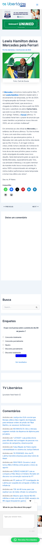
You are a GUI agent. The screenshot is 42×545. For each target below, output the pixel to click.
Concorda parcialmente (14, 341)
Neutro (7, 345)
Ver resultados (21, 362)
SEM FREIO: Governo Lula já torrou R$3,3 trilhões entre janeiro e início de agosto (20, 465)
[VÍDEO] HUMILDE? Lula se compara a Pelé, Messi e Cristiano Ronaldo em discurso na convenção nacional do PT (21, 474)
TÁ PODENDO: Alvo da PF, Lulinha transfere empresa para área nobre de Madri (20, 456)
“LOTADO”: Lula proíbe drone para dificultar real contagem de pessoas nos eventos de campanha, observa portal (20, 440)
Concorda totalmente (13, 337)
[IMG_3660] (21, 24)
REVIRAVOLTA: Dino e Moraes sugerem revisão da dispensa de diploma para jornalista (21, 431)
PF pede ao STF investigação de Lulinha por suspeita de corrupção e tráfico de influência (21, 483)
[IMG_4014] (21, 14)
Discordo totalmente (13, 353)
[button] (25, 539)
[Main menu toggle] (37, 4)
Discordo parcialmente (14, 349)
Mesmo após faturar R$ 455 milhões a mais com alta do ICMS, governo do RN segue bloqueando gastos (21, 498)
